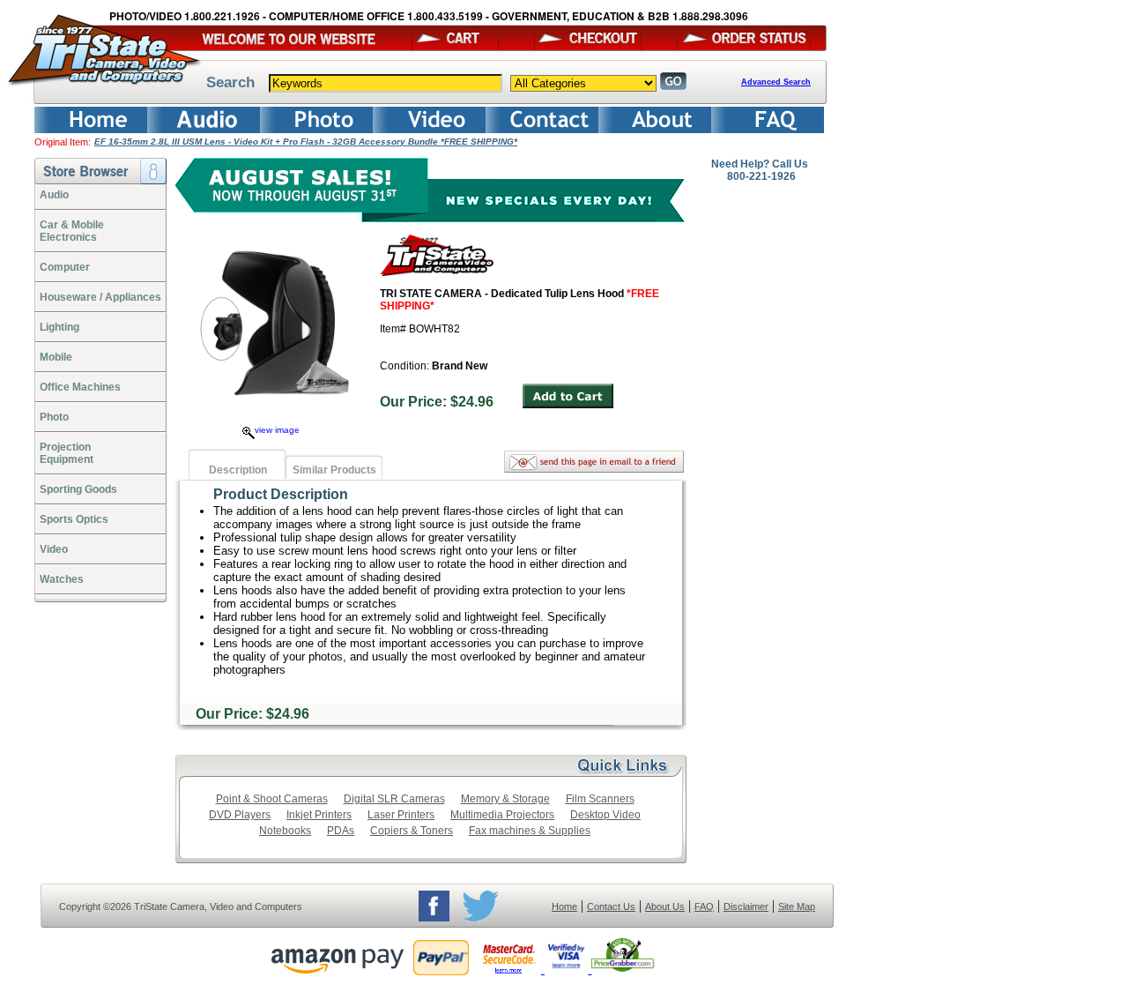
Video (54, 549)
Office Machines (80, 387)
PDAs (340, 830)
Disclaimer (746, 906)
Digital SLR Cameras (394, 799)
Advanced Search (776, 82)
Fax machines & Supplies (529, 830)
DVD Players (240, 815)
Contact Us (611, 906)
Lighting (59, 327)
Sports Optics (74, 519)
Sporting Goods (78, 489)
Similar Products (334, 470)
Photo (54, 417)
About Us (665, 906)
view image (277, 430)
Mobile (56, 357)
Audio (54, 195)
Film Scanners (600, 799)
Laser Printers (400, 815)
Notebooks (285, 830)
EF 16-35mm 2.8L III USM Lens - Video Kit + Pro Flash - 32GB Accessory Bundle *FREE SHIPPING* (305, 141)
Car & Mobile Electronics (72, 231)
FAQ (704, 906)
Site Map (796, 906)
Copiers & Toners (411, 830)
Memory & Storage (505, 799)
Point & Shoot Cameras (272, 799)
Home (564, 906)
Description (238, 470)
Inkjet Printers (319, 815)
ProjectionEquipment (66, 453)
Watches (62, 579)
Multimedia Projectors (502, 815)
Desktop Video (605, 815)
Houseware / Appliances (100, 297)
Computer (65, 267)
